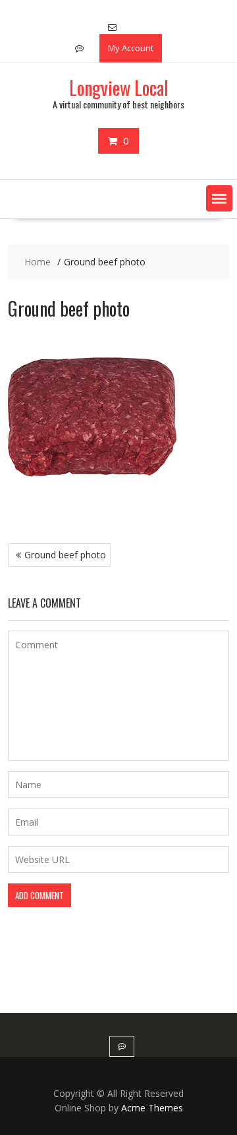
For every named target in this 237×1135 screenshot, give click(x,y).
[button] (219, 198)
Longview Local (119, 87)
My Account (130, 48)
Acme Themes (152, 1108)
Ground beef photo (65, 554)
